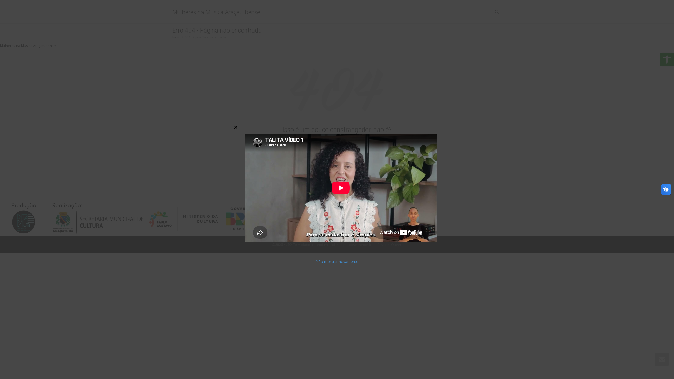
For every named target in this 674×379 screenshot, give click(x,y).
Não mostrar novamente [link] (337, 261)
